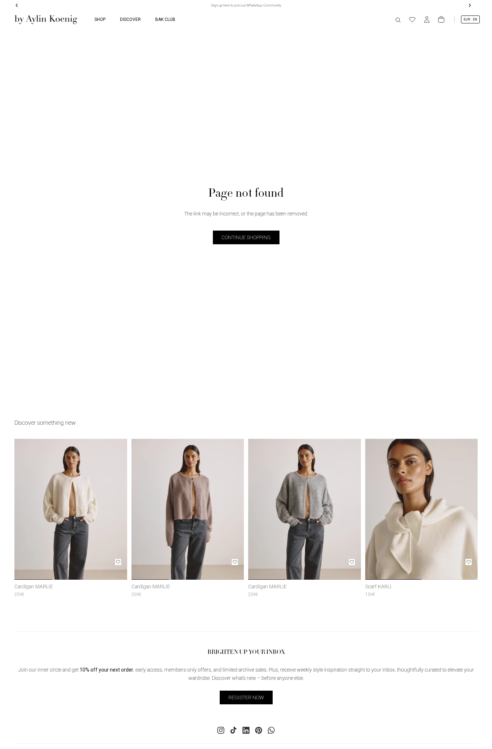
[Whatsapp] (271, 730)
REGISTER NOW (246, 697)
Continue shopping (246, 237)
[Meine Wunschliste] (412, 19)
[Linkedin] (246, 730)
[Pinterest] (258, 730)
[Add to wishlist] (118, 562)
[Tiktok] (233, 730)
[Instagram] (220, 730)
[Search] (398, 19)
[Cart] (441, 19)
